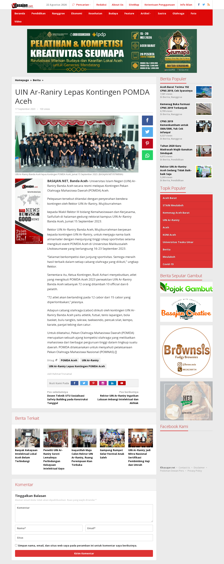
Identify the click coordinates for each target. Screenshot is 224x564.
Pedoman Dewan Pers (172, 470)
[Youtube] (122, 383)
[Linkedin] (113, 383)
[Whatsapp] (147, 155)
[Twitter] (85, 383)
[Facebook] (75, 383)
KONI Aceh (169, 234)
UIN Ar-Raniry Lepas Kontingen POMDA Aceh (77, 366)
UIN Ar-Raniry (90, 360)
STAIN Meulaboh (173, 205)
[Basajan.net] (22, 5)
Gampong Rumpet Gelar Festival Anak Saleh (112, 453)
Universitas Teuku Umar (178, 242)
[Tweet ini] (147, 132)
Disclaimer (199, 467)
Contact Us (184, 467)
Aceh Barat (170, 198)
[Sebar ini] (147, 120)
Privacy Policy (195, 470)
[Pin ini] (147, 143)
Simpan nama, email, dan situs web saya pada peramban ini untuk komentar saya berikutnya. (77, 545)
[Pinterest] (94, 383)
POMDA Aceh (69, 360)
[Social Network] (204, 4)
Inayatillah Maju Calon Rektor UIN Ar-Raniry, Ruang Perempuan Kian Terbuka (82, 457)
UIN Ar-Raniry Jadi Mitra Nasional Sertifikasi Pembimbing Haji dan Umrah (139, 457)
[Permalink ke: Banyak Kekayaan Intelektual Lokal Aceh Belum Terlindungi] (27, 438)
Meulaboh (169, 256)
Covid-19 (168, 264)
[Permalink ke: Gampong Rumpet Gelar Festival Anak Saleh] (112, 438)
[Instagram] (103, 383)
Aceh (166, 227)
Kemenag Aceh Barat (176, 212)
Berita (166, 249)
